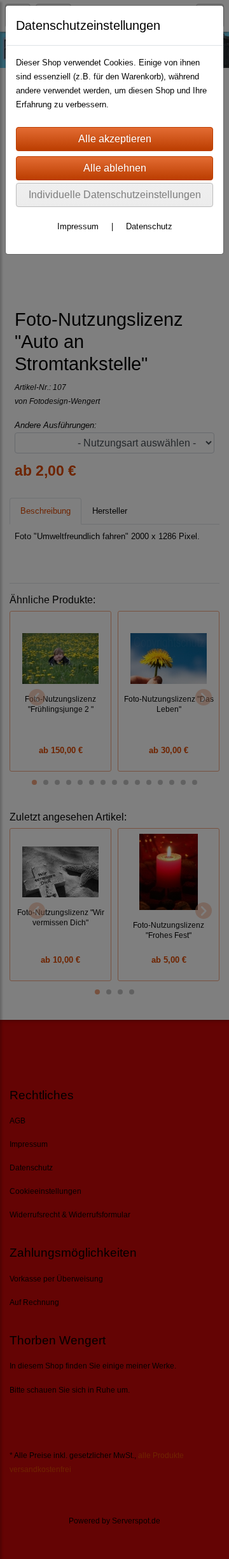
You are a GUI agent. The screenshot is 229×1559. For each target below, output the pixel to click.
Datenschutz (149, 226)
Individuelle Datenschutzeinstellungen (115, 194)
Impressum (78, 226)
